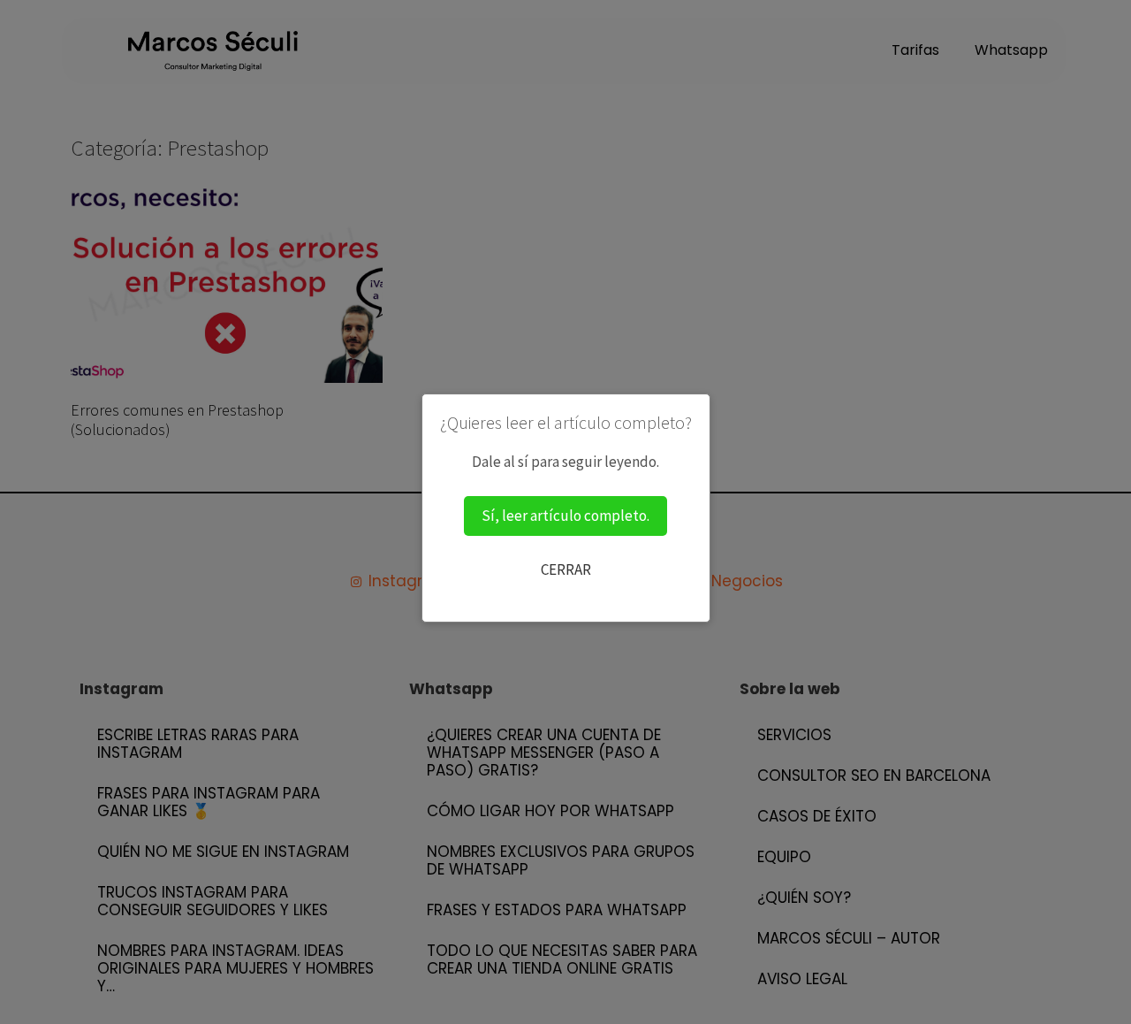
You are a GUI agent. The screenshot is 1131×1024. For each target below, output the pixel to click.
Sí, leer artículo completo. (565, 515)
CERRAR (566, 569)
